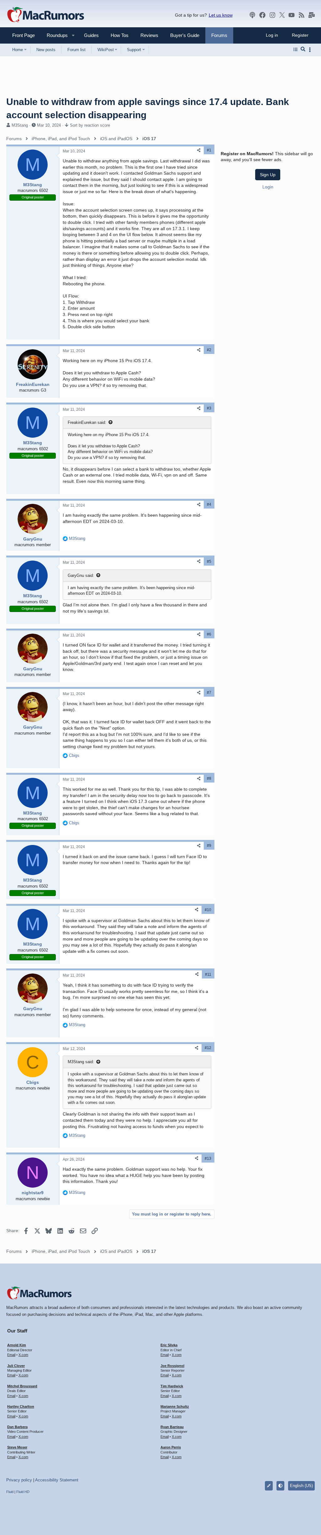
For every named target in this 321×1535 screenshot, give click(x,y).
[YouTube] (291, 15)
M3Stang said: (81, 1061)
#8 (209, 778)
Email (11, 1355)
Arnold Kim (16, 1345)
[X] (282, 15)
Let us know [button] (221, 15)
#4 (209, 504)
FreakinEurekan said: (87, 422)
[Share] (199, 150)
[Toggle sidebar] (311, 50)
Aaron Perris (170, 1447)
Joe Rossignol (172, 1366)
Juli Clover (16, 1366)
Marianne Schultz (174, 1406)
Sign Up (268, 174)
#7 (209, 692)
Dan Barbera (17, 1427)
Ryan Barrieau (172, 1427)
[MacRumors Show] (252, 15)
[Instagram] (272, 15)
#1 (209, 150)
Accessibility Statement (56, 1480)
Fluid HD (22, 1492)
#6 (209, 634)
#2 (209, 350)
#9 (209, 845)
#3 (209, 408)
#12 (208, 1048)
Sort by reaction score (90, 125)
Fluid (9, 1492)
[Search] (303, 49)
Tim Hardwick (171, 1386)
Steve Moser (17, 1447)
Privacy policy (19, 1480)
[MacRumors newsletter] (311, 15)
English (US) (301, 1485)
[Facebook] (262, 15)
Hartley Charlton (20, 1406)
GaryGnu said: (81, 575)
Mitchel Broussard (22, 1386)
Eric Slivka (168, 1345)
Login (267, 186)
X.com (23, 1355)
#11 (208, 974)
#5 (209, 561)
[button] (54, 35)
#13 (208, 1158)
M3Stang (20, 125)
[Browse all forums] (295, 49)
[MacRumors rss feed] (301, 15)
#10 (208, 910)
